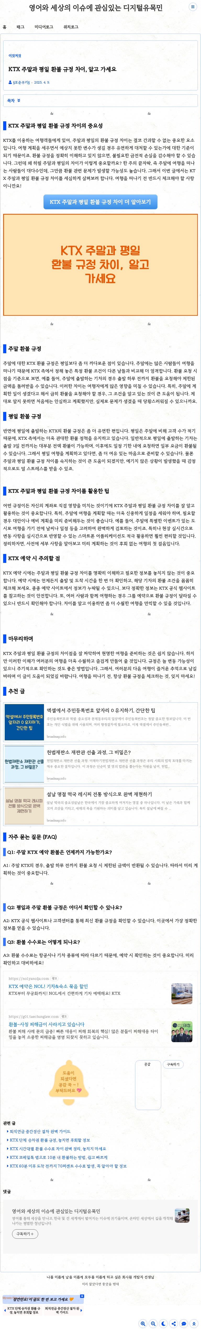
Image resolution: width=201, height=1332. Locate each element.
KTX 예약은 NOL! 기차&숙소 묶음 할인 (48, 986)
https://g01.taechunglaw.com (34, 1016)
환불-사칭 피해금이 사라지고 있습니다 (47, 1024)
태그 (20, 27)
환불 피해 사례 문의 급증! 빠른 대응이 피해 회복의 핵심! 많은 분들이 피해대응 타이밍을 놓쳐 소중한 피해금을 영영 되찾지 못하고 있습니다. (83, 1034)
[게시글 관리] (155, 1064)
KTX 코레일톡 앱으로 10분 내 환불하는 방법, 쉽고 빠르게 (59, 1157)
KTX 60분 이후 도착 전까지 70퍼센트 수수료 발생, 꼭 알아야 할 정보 (68, 1166)
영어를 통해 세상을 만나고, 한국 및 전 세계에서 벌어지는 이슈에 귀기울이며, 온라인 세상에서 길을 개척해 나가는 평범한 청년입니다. (92, 1221)
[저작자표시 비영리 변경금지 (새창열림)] (191, 1064)
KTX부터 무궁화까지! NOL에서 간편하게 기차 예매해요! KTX (64, 993)
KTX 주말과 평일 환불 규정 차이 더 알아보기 (100, 202)
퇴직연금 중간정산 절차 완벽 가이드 (40, 1131)
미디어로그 (44, 27)
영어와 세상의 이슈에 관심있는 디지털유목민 (96, 7)
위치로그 (71, 27)
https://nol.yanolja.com (29, 978)
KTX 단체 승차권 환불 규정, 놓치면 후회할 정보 (50, 1140)
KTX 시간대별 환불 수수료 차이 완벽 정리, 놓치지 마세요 (58, 1148)
